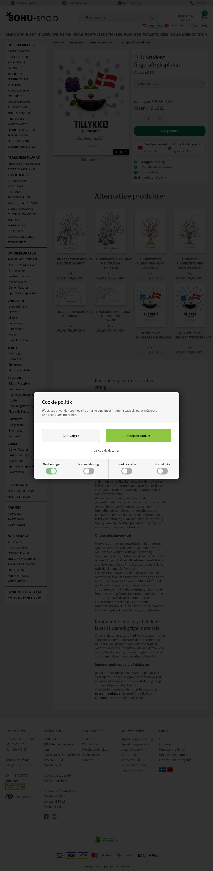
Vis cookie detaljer (106, 450)
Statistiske (162, 464)
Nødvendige (51, 464)
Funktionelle (127, 464)
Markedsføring (88, 464)
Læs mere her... (67, 415)
